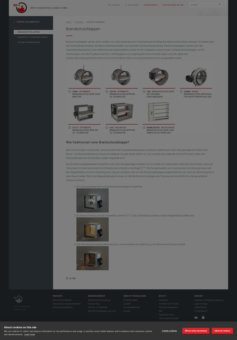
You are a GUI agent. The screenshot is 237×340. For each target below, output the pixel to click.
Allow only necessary (196, 331)
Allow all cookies (222, 331)
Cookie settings (169, 331)
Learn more (29, 334)
